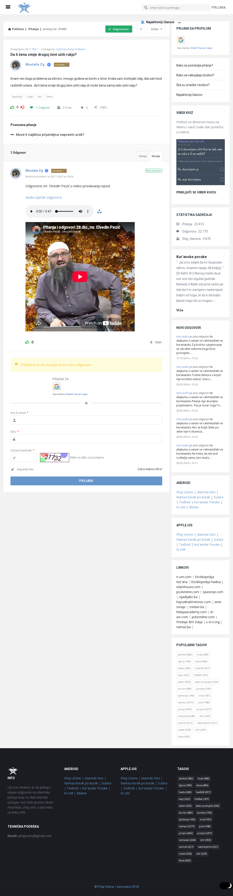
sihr (40, 96)
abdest (185, 654)
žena (49, 96)
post (204, 702)
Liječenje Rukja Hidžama (70, 49)
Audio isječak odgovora (43, 197)
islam (184, 682)
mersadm (182, 336)
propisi (203, 709)
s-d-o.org (213, 622)
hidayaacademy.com (191, 612)
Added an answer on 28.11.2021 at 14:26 (49, 176)
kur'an (185, 688)
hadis (184, 668)
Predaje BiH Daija (189, 622)
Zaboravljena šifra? (149, 469)
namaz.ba (183, 627)
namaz (186, 702)
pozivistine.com (187, 592)
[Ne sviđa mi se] (22, 106)
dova (201, 661)
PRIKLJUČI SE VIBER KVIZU (196, 192)
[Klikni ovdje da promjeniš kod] (54, 457)
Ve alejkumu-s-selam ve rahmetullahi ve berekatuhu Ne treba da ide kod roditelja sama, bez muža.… (199, 451)
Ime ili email (19, 413)
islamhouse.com (188, 587)
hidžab (201, 675)
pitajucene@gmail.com (30, 836)
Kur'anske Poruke (207, 502)
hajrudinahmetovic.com (193, 602)
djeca (184, 661)
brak (202, 654)
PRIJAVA (219, 7)
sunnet (185, 722)
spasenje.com (213, 592)
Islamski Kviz (206, 492)
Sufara (218, 497)
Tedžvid (184, 502)
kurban (203, 688)
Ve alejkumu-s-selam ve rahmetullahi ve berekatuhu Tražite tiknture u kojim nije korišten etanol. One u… (199, 373)
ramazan (186, 716)
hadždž (202, 668)
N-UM (180, 507)
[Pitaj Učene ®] (39, 7)
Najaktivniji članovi (160, 22)
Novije (156, 156)
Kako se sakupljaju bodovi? (195, 75)
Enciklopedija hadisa (206, 582)
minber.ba (197, 607)
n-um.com (183, 577)
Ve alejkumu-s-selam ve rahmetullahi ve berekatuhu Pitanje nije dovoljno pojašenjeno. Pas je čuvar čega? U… (199, 399)
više (179, 310)
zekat (184, 729)
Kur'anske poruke (191, 257)
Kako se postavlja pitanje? (194, 65)
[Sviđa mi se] (12, 106)
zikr (200, 729)
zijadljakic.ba (188, 597)
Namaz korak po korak (193, 497)
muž (204, 695)
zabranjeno (207, 722)
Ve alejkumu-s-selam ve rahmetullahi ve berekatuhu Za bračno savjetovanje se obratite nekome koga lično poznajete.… (199, 345)
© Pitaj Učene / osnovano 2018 (116, 886)
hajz (183, 675)
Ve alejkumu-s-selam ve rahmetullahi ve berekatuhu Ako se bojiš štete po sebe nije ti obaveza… (199, 425)
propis (185, 709)
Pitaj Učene (184, 492)
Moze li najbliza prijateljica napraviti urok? (50, 134)
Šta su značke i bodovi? (193, 85)
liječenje (17, 96)
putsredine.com (203, 617)
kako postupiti (206, 682)
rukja (30, 96)
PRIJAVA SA (60, 379)
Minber (194, 507)
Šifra (14, 432)
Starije (143, 156)
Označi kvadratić (22, 450)
